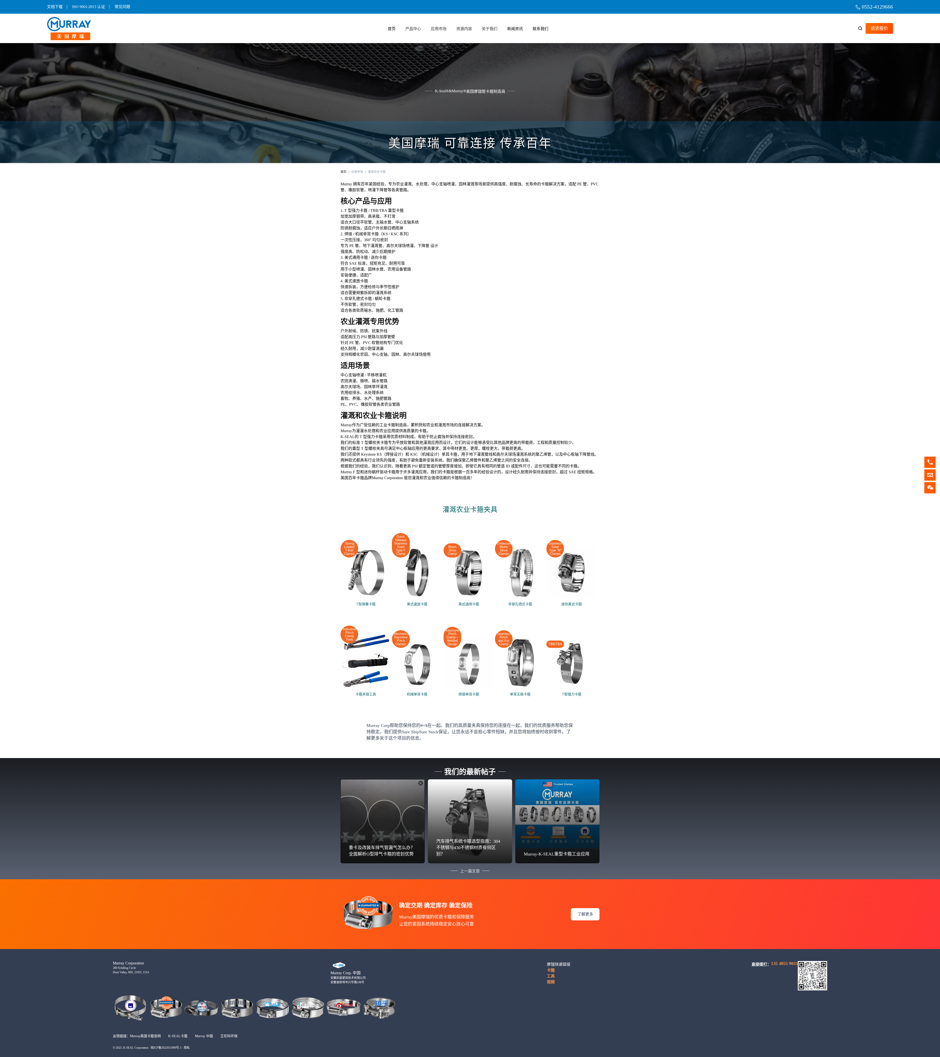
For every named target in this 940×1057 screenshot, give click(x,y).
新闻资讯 (515, 29)
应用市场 (438, 29)
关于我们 (489, 29)
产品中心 (413, 29)
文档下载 (55, 7)
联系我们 (540, 29)
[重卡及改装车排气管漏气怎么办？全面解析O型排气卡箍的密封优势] (383, 820)
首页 (392, 29)
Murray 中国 (204, 1036)
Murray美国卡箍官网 (145, 1036)
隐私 (187, 1047)
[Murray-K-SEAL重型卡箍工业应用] (557, 813)
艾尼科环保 (228, 1036)
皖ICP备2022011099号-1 (166, 1047)
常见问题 (122, 7)
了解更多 (585, 914)
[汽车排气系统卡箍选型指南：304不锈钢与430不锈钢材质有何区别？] (470, 821)
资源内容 (464, 29)
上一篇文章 (470, 871)
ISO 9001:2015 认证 (88, 7)
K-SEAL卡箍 (178, 1036)
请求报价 (879, 28)
